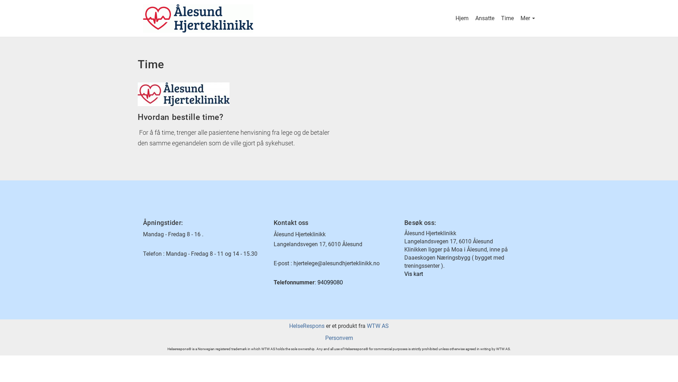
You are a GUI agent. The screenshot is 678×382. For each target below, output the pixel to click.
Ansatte (484, 18)
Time (507, 18)
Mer (526, 18)
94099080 (330, 282)
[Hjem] (241, 18)
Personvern (339, 338)
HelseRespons (307, 326)
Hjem (462, 18)
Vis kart (413, 274)
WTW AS (378, 326)
